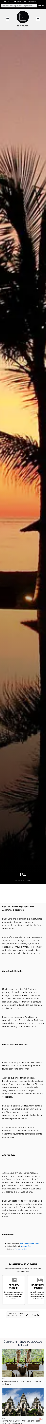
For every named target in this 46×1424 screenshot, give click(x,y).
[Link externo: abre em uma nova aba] (23, 893)
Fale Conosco (33, 1)
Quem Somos (21, 1)
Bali (3, 1379)
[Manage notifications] (41, 1419)
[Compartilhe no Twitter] (30, 1315)
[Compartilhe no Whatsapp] (32, 1315)
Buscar (41, 6)
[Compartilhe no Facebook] (27, 1315)
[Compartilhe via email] (35, 1315)
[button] (7, 19)
